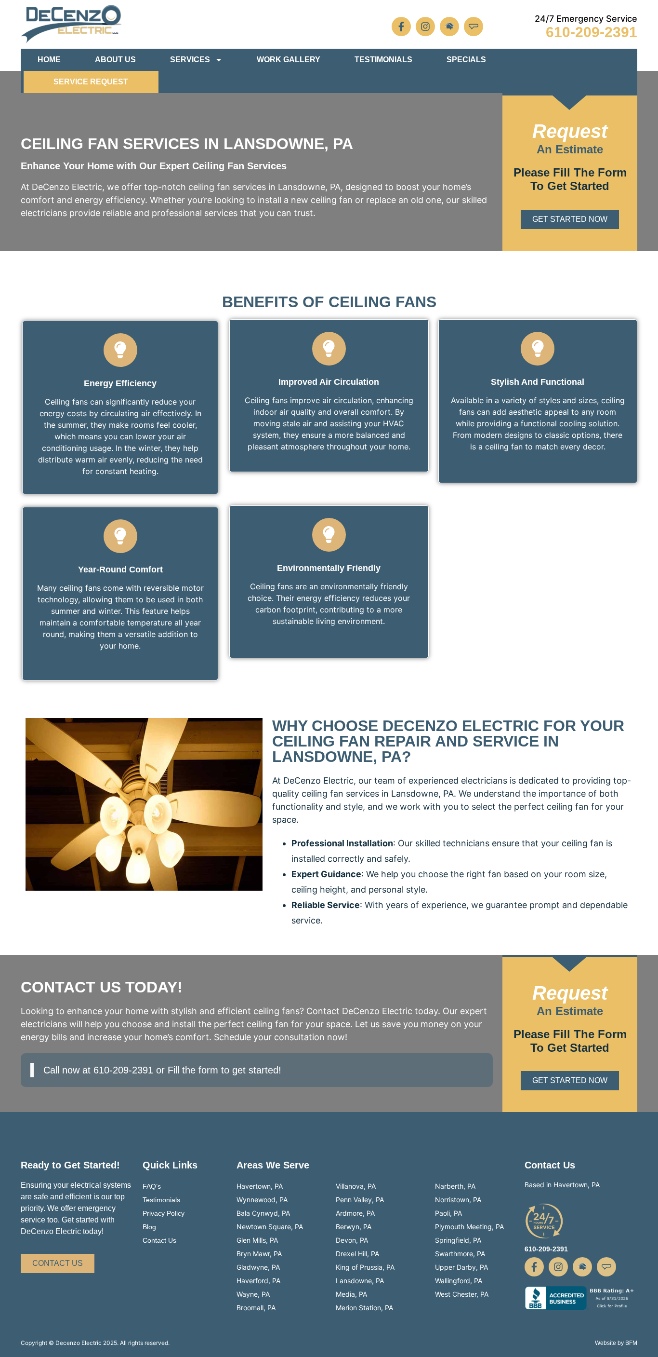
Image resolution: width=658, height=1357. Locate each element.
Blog (149, 1227)
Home (49, 59)
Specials (466, 59)
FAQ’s (152, 1186)
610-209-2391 (591, 32)
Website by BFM (616, 1343)
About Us (115, 59)
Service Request (90, 82)
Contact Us (159, 1240)
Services (190, 59)
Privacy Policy (163, 1213)
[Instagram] (425, 26)
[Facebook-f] (401, 26)
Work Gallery (288, 59)
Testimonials (383, 59)
